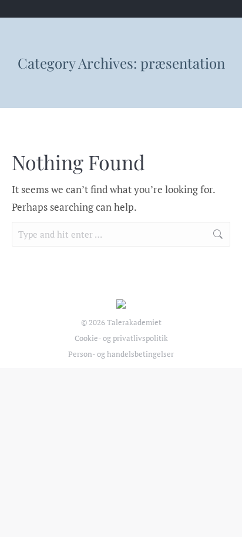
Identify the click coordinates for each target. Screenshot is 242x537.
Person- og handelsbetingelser (121, 354)
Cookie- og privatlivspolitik (121, 338)
